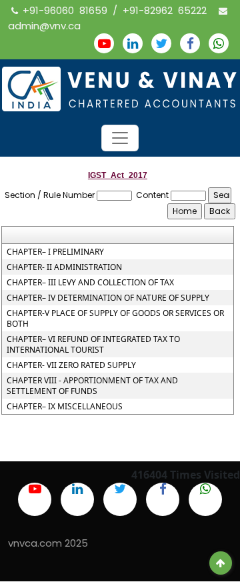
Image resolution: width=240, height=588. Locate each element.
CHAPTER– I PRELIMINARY (55, 252)
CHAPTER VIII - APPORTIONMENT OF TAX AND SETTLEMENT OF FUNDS (92, 386)
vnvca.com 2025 (48, 543)
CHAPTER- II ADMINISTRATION (64, 267)
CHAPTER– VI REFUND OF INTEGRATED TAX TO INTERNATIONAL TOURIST (93, 344)
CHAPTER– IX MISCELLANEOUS (65, 406)
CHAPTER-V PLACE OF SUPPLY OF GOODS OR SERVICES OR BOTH (115, 318)
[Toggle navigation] (120, 138)
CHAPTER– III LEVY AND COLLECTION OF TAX (90, 282)
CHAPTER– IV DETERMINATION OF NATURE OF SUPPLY (108, 298)
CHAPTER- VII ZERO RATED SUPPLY (71, 365)
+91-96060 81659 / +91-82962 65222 (117, 10)
